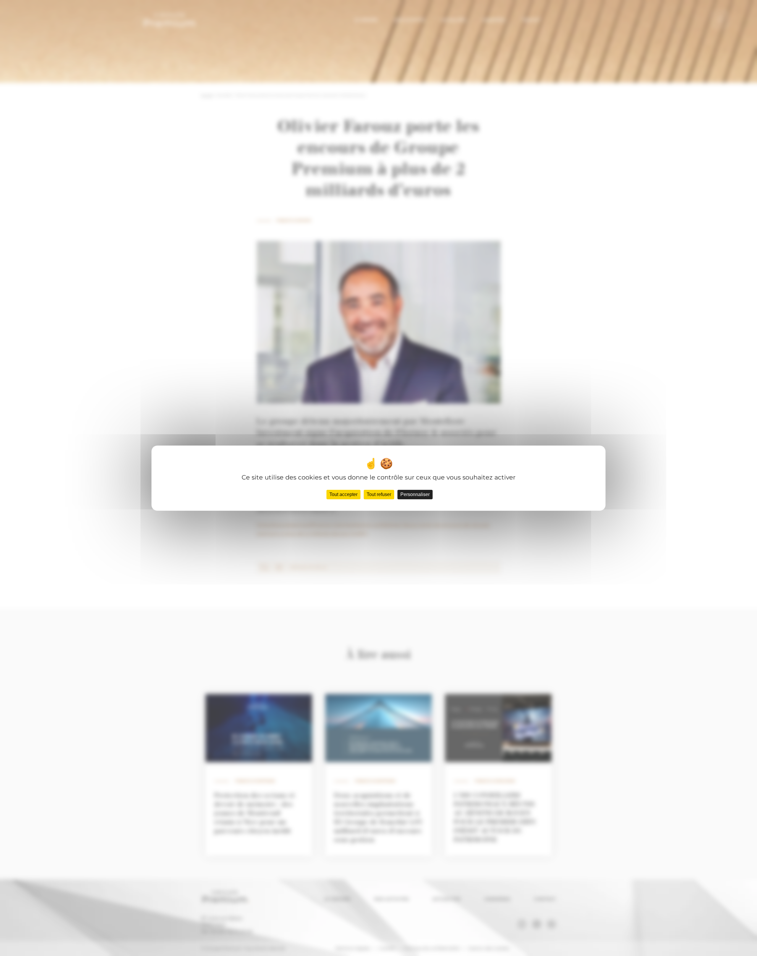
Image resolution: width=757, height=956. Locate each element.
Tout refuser (379, 494)
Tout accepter (343, 494)
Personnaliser (415, 494)
